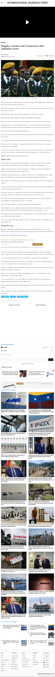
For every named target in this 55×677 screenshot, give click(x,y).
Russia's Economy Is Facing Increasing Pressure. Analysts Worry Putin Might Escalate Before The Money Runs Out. (13, 616)
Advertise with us (25, 666)
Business (3, 662)
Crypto (2, 668)
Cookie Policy (25, 664)
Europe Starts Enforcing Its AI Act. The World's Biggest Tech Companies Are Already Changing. (11, 626)
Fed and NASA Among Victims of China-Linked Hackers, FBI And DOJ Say (38, 634)
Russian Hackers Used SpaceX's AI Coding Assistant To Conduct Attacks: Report (11, 642)
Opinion (2, 670)
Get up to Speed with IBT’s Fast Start (46, 383)
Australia (34, 655)
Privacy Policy (40, 247)
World (2, 655)
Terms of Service (32, 247)
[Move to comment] (53, 56)
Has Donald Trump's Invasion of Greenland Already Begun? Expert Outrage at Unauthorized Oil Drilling (13, 593)
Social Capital (14, 658)
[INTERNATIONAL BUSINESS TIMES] (27, 3)
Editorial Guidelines (41, 305)
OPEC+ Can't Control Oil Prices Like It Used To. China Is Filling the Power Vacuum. (38, 642)
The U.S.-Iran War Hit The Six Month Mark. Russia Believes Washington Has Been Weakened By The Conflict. (13, 480)
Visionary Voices (15, 655)
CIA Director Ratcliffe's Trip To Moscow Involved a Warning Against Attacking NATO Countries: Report (41, 457)
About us (24, 655)
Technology (3, 664)
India (34, 658)
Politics (2, 666)
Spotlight (13, 662)
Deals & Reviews (15, 668)
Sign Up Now (20, 383)
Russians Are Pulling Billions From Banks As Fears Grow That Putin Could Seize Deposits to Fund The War (13, 548)
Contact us (24, 658)
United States (35, 664)
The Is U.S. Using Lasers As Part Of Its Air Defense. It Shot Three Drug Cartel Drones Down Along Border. (41, 503)
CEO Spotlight (14, 666)
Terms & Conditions (26, 660)
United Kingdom (36, 662)
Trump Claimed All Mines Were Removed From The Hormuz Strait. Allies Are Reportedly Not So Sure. (13, 503)
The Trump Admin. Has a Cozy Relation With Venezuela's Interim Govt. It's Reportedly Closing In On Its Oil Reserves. (41, 412)
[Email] (50, 56)
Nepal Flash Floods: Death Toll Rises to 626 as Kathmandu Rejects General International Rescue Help (41, 480)
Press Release (14, 664)
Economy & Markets (5, 660)
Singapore (35, 660)
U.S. (2, 658)
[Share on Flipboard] (45, 56)
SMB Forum (14, 660)
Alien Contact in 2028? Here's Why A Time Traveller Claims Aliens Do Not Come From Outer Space (41, 548)
